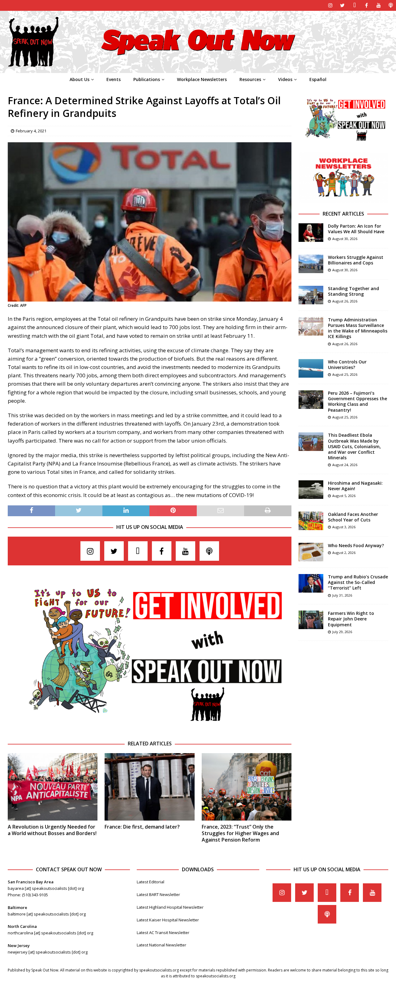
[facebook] (366, 5)
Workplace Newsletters (202, 79)
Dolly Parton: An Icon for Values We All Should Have (356, 228)
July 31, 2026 (342, 595)
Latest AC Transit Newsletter (163, 932)
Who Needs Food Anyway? (356, 545)
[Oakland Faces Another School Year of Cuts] (311, 521)
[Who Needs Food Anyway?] (311, 552)
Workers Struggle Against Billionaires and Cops (355, 260)
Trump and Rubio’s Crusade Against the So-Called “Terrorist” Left (358, 582)
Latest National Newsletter (161, 945)
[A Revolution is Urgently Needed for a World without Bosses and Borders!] (52, 787)
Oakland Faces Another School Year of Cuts (353, 517)
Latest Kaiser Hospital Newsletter (168, 920)
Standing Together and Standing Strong (353, 291)
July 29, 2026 (342, 631)
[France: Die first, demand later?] (149, 787)
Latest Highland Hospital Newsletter (170, 907)
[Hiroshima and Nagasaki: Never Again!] (311, 489)
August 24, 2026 (344, 464)
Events (113, 79)
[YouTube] (378, 5)
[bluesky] (354, 5)
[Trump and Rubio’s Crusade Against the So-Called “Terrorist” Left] (311, 583)
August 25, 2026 (344, 374)
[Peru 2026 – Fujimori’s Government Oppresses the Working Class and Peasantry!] (311, 399)
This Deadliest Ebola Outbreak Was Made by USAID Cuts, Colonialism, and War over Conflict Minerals (354, 446)
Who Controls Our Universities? (347, 364)
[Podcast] (390, 5)
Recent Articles (343, 213)
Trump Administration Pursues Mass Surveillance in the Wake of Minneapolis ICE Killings (357, 328)
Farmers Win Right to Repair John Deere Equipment (351, 618)
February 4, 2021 (31, 131)
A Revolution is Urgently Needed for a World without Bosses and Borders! (52, 830)
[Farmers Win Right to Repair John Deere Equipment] (311, 620)
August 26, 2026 (344, 301)
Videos (285, 79)
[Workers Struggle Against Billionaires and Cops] (311, 264)
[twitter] (342, 5)
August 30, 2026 (344, 238)
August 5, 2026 (343, 495)
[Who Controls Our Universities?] (311, 368)
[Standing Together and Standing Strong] (311, 295)
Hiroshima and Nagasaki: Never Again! (355, 485)
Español (317, 79)
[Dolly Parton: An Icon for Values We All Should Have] (311, 232)
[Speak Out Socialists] (198, 69)
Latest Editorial (150, 882)
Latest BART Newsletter (158, 894)
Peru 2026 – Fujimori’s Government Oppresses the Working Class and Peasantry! (357, 401)
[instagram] (330, 5)
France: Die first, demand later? (142, 826)
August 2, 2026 (343, 552)
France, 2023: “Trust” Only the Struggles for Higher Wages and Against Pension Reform (240, 833)
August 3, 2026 (343, 527)
